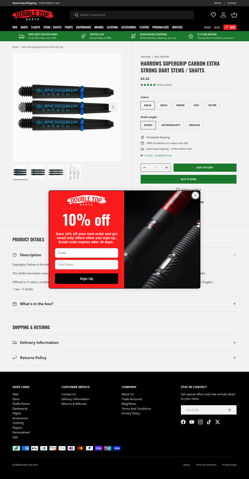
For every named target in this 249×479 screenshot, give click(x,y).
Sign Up (86, 279)
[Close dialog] (195, 195)
